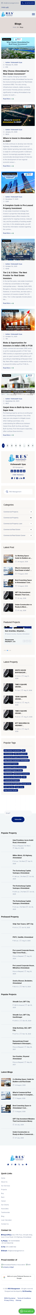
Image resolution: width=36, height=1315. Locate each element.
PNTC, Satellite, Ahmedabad (23, 937)
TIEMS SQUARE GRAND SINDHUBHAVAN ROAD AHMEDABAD (22, 698)
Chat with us (28, 1311)
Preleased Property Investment (15, 767)
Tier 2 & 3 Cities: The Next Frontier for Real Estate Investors (15, 275)
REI (23, 750)
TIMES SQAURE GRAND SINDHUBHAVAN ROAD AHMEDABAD (22, 686)
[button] (4, 650)
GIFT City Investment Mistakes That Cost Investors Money (22, 594)
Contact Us (5, 1224)
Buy (2, 1193)
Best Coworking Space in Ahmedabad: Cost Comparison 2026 (23, 581)
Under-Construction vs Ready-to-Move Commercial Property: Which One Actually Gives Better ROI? (23, 606)
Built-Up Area (9, 787)
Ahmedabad (8, 754)
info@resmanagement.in (11, 3)
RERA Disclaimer (10, 1298)
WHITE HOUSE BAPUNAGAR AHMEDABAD (20, 671)
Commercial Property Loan (13, 523)
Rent (2, 1197)
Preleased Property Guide (13, 770)
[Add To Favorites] (27, 641)
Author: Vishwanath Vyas (13, 62)
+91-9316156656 (14, 1241)
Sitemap (18, 1300)
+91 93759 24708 (29, 3)
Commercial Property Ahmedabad (16, 757)
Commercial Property (11, 518)
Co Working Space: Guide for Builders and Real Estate (23, 557)
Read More (7, 99)
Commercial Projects (11, 512)
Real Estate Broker (11, 790)
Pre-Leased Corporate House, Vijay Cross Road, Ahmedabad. (23, 952)
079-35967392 (11, 1247)
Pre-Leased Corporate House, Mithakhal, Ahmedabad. (23, 967)
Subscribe (18, 819)
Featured (8, 628)
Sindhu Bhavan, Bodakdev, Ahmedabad (23, 982)
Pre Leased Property (9, 174)
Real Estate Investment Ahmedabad (17, 760)
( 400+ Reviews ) (18, 475)
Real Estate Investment (12, 750)
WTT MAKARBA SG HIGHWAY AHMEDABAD (22, 724)
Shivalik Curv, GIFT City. (21, 1001)
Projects (28, 628)
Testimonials (5, 1212)
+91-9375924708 (7, 1243)
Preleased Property (11, 764)
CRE (24, 777)
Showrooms (18, 628)
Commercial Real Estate (10, 311)
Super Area (19, 787)
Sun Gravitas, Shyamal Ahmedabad (14, 631)
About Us (4, 1182)
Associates (5, 1209)
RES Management (20, 754)
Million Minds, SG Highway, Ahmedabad (22, 857)
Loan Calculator (6, 1220)
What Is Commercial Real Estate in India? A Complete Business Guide (23, 569)
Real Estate (6, 39)
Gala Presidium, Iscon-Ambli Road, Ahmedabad (23, 841)
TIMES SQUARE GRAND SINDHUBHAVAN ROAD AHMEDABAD (22, 712)
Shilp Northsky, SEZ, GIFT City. (22, 1029)
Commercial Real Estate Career (14, 535)
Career (3, 1201)
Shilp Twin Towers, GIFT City (23, 924)
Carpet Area (26, 784)
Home (15, 27)
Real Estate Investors (21, 774)
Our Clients (5, 1205)
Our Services (5, 1186)
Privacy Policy (9, 1300)
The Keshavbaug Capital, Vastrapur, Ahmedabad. (22, 872)
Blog (2, 1216)
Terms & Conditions (24, 1298)
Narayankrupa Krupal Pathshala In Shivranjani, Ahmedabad (22, 1042)
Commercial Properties (12, 784)
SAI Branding (26, 1291)
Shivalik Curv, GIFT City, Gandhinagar (21, 1016)
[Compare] (30, 641)
